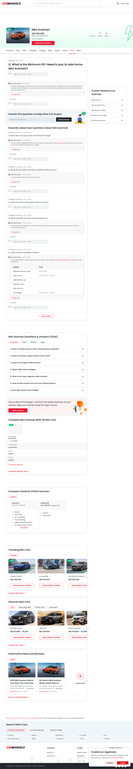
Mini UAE (20, 718)
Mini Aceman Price (98, 105)
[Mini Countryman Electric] (80, 566)
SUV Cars (19, 645)
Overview (14, 342)
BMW (34, 739)
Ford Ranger (17, 293)
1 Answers (12, 154)
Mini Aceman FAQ (36, 718)
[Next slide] (86, 574)
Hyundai (83, 735)
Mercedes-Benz (13, 739)
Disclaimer (81, 756)
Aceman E (15, 503)
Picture (33, 342)
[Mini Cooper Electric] (21, 566)
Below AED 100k (25, 607)
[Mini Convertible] (51, 566)
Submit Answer (63, 120)
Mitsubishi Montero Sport (22, 271)
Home (8, 718)
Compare (92, 36)
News (50, 50)
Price (18, 50)
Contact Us (51, 756)
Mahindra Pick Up (19, 280)
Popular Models (56, 730)
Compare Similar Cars (17, 471)
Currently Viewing (15, 464)
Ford (81, 739)
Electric (13, 497)
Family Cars (40, 607)
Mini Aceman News (98, 120)
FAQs (72, 50)
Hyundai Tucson (16, 628)
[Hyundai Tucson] (21, 618)
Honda (106, 739)
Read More (30, 688)
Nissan (34, 735)
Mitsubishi (59, 735)
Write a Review (37, 39)
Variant (100, 36)
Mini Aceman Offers (99, 110)
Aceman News (21, 697)
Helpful (16, 95)
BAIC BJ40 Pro (18, 288)
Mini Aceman (63, 143)
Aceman (9, 50)
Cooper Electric (16, 576)
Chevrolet (59, 739)
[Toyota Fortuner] (80, 618)
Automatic (53, 607)
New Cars (14, 718)
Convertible (43, 576)
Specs (57, 50)
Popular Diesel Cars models (67, 260)
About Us (50, 752)
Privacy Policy (82, 752)
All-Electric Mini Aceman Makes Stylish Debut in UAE (50, 681)
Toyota (10, 735)
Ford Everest (17, 276)
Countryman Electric (76, 576)
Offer (24, 50)
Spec (43, 342)
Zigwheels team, (15, 691)
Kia (105, 735)
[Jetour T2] (51, 618)
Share (106, 36)
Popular (13, 555)
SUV (12, 607)
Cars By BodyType (37, 730)
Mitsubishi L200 (18, 284)
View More (24, 527)
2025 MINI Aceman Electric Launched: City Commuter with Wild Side (22, 681)
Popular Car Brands (16, 730)
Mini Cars (19, 593)
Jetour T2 (42, 628)
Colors (65, 50)
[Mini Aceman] (15, 429)
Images (42, 50)
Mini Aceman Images (99, 115)
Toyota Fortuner (74, 628)
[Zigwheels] (11, 3)
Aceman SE (45, 503)
